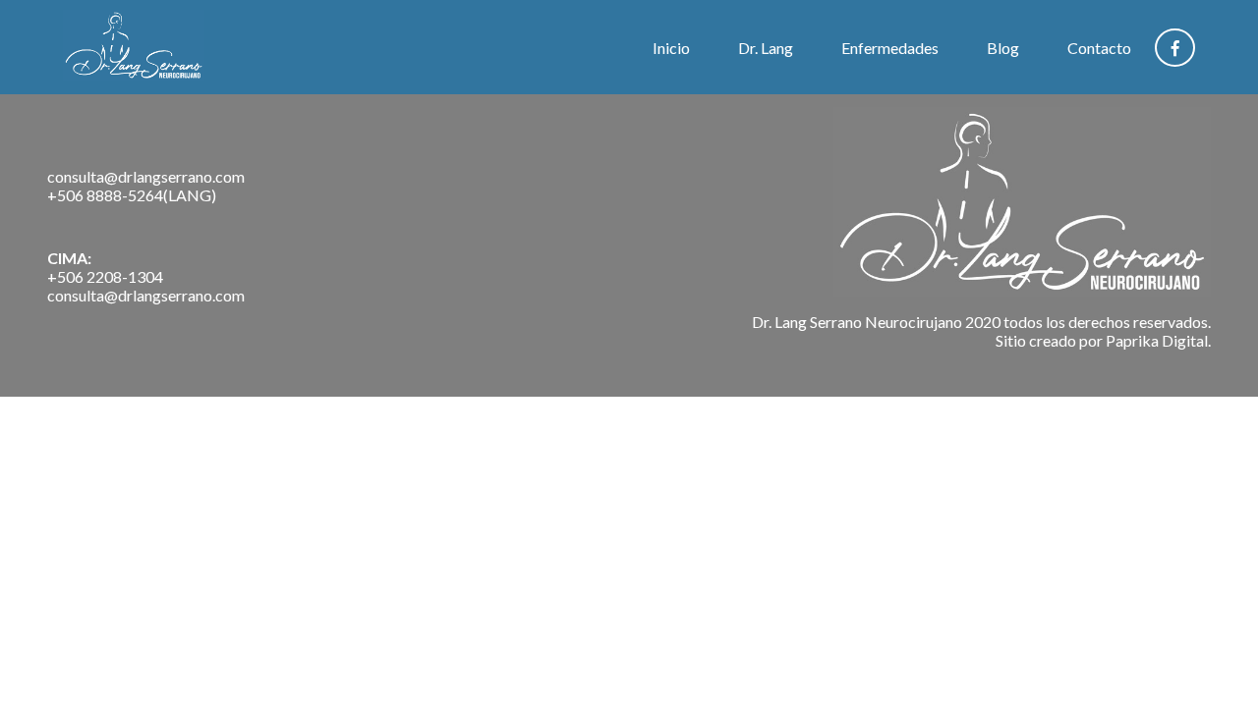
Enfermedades (890, 47)
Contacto (1099, 47)
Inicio (671, 47)
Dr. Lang (765, 47)
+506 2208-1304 (105, 276)
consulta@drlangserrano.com (146, 176)
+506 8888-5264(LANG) (131, 195)
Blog (1003, 47)
